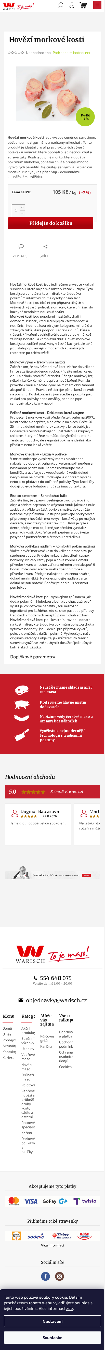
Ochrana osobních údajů (66, 1056)
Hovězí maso (26, 1066)
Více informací (52, 1245)
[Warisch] (52, 954)
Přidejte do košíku (50, 223)
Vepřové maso (28, 1056)
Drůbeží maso (27, 1077)
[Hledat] (60, 6)
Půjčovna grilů (47, 1038)
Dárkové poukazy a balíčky (28, 1145)
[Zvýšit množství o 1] (22, 208)
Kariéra (46, 1046)
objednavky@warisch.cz (56, 1000)
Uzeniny (27, 1048)
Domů (7, 1028)
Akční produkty (28, 1030)
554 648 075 (56, 977)
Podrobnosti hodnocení (71, 52)
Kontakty (10, 1051)
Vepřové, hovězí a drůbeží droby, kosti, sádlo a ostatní (28, 1104)
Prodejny (10, 1040)
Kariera (9, 1057)
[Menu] (97, 6)
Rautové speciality (29, 1124)
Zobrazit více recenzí (66, 792)
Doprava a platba (66, 1034)
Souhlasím (52, 1337)
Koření (26, 1133)
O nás (7, 1034)
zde (69, 1308)
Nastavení (52, 1321)
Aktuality (10, 1046)
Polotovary (30, 1085)
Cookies (65, 1066)
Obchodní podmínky (67, 1044)
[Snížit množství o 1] (22, 213)
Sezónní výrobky (27, 1040)
